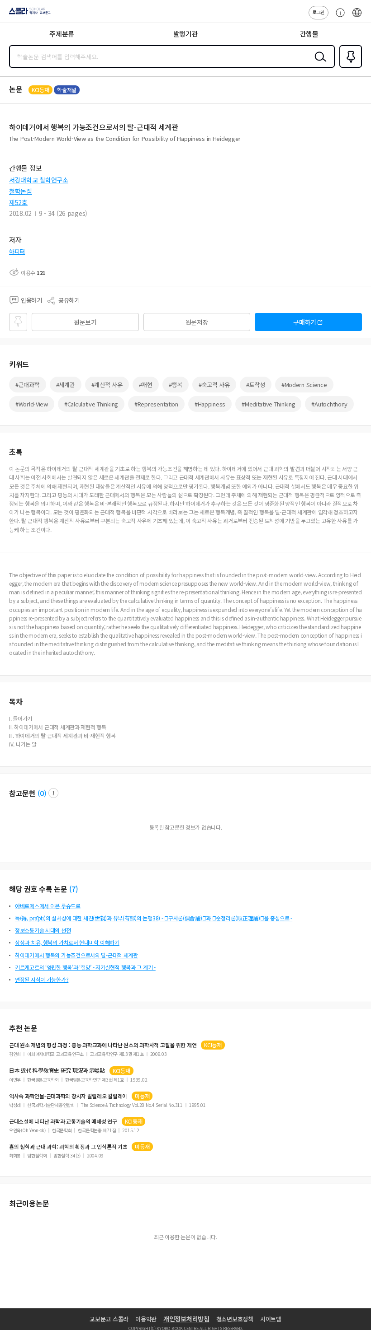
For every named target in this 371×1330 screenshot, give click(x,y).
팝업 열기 (53, 793)
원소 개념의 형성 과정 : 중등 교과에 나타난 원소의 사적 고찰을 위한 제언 (102, 1045)
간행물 (309, 33)
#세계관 (65, 384)
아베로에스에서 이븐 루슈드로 (48, 906)
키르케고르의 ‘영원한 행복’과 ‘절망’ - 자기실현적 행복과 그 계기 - (85, 967)
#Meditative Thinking (268, 404)
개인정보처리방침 (186, 1318)
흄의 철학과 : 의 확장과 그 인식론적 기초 (68, 1146)
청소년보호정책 (234, 1319)
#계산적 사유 (107, 384)
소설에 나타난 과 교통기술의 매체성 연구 (63, 1121)
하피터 (17, 251)
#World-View (31, 404)
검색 (318, 63)
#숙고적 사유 (214, 384)
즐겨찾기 (348, 67)
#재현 (145, 384)
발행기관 (185, 33)
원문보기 (85, 322)
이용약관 (146, 1319)
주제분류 (61, 33)
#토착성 (255, 384)
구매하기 (304, 322)
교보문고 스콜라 (109, 1319)
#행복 (175, 384)
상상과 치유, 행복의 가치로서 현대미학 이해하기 (67, 942)
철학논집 (20, 191)
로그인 (318, 12)
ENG (357, 17)
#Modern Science (304, 384)
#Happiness (210, 404)
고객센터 (338, 17)
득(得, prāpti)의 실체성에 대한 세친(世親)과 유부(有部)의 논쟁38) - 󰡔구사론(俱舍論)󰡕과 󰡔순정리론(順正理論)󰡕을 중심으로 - (153, 918)
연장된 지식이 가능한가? (41, 979)
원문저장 (197, 322)
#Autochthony (329, 404)
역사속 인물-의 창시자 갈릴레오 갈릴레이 (68, 1096)
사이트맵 (270, 1319)
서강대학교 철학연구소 (38, 179)
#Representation (156, 404)
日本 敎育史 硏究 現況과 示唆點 (57, 1070)
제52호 (18, 202)
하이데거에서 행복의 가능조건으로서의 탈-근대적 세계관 (76, 955)
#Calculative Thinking (91, 404)
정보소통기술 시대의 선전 (43, 930)
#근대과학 (27, 384)
